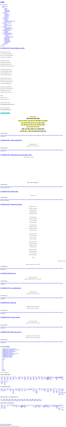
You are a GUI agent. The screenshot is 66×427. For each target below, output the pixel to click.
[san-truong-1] (16, 390)
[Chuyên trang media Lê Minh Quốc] (3, 4)
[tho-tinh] (7, 389)
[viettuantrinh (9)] (5, 400)
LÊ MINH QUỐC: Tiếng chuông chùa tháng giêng (10, 349)
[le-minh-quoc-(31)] (51, 379)
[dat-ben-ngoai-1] (51, 390)
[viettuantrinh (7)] (14, 400)
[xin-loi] (62, 394)
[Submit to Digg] (11, 135)
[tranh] (10, 405)
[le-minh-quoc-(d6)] (25, 379)
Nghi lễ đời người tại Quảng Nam (33, 129)
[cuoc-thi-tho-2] (59, 409)
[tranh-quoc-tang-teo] (4, 408)
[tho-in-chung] (22, 390)
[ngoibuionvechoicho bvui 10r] (44, 406)
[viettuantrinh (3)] (26, 400)
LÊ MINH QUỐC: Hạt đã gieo (7, 356)
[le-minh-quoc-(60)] (13, 379)
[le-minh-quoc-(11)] (2, 379)
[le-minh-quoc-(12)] (4, 379)
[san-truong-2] (59, 390)
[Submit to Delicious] (4, 135)
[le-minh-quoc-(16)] (62, 379)
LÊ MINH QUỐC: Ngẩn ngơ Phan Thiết (11, 140)
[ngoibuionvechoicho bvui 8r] (35, 406)
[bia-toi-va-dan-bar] (62, 390)
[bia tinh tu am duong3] (2, 407)
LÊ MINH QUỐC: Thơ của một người (8, 348)
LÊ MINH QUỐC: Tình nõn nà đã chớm (11, 204)
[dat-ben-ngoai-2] (4, 390)
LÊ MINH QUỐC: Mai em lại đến (8, 350)
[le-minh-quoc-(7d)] (42, 379)
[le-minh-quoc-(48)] (2, 383)
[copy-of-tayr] (16, 378)
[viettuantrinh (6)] (40, 400)
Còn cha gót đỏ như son (33, 126)
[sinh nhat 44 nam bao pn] (48, 379)
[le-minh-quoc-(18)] (56, 379)
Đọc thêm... (2, 187)
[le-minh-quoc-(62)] (33, 379)
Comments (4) (6, 200)
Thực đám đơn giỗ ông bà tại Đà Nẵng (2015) (33, 124)
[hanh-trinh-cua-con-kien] (13, 393)
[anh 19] (62, 410)
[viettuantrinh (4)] (31, 400)
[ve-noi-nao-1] (45, 390)
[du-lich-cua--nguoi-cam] (54, 392)
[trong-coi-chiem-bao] (56, 392)
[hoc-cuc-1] (39, 389)
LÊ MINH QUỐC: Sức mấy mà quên (10, 317)
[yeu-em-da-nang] (10, 390)
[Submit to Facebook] (18, 135)
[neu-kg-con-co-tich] (2, 390)
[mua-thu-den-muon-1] (48, 391)
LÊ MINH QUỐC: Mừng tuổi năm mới (10, 332)
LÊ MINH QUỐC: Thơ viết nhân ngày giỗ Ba (12, 48)
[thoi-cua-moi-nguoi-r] (59, 394)
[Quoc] (7, 381)
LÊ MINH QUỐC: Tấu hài (6, 357)
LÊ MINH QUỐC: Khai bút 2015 (9, 191)
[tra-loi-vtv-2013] (39, 378)
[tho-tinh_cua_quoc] (43, 389)
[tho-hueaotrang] (60, 377)
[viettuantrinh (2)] (20, 400)
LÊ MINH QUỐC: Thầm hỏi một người (9, 351)
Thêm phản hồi (2, 136)
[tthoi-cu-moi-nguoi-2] (19, 390)
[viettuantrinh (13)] (23, 400)
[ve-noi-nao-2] (25, 390)
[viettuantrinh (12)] (37, 400)
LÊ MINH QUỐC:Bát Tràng (8, 273)
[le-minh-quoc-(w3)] (30, 379)
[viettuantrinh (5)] (29, 400)
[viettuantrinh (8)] (11, 400)
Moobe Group (7, 425)
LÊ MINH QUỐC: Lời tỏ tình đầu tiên (10, 288)
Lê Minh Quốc (9, 424)
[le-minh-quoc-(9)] (36, 379)
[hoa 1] (62, 408)
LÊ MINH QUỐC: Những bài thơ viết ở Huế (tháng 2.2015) (16, 155)
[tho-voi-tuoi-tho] (33, 390)
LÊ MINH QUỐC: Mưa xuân (8, 302)
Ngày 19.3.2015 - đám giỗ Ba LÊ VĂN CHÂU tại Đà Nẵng (33, 120)
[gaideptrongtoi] (29, 389)
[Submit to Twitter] (52, 135)
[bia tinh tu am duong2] (56, 407)
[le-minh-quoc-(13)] (28, 379)
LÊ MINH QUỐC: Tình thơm (7, 352)
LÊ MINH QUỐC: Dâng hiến (7, 355)
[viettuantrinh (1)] (3, 400)
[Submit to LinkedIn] (59, 135)
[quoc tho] (30, 389)
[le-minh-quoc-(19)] (19, 379)
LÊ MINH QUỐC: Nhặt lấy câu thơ (8, 354)
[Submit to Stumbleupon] (36, 135)
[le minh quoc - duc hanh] (4, 384)
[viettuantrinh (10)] (34, 400)
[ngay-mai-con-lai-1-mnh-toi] (36, 393)
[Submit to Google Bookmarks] (27, 135)
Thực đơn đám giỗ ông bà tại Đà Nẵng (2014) (33, 122)
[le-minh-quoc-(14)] (10, 379)
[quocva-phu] (22, 378)
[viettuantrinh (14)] (17, 400)
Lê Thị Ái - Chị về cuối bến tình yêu (33, 131)
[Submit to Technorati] (45, 135)
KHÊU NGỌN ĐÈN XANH (32, 118)
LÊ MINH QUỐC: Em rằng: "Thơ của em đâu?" (10, 353)
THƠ (1, 45)
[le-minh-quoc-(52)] (7, 379)
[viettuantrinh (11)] (8, 400)
